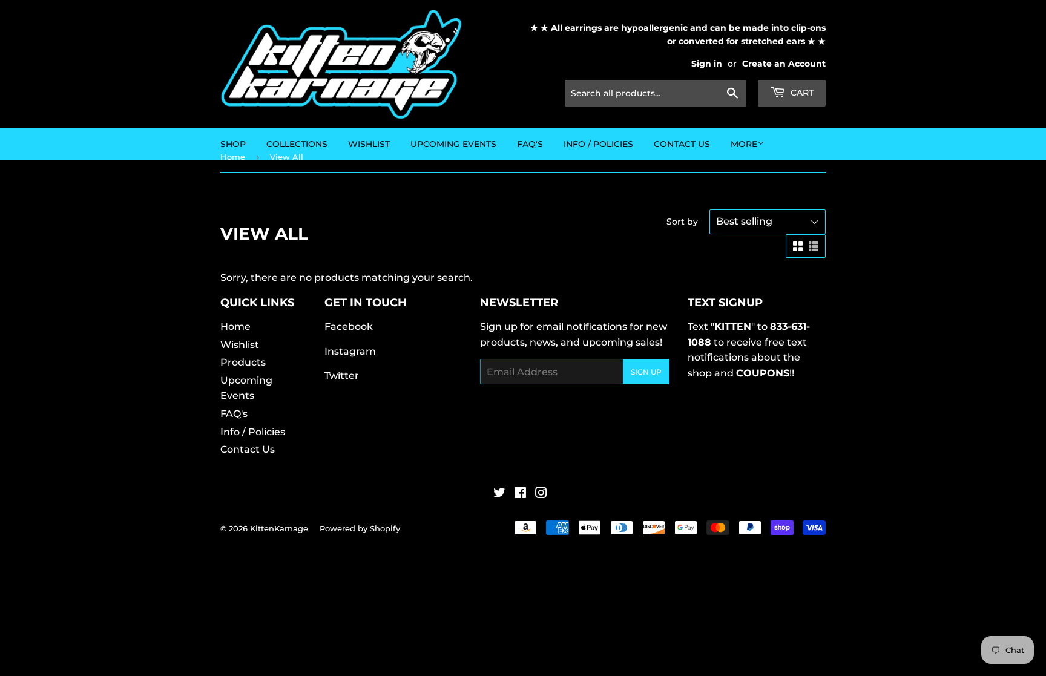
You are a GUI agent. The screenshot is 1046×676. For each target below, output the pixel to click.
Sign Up (646, 371)
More (744, 144)
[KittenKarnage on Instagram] (541, 494)
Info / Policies (598, 144)
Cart (801, 92)
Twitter (341, 375)
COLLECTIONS (296, 144)
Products (243, 362)
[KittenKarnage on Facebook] (520, 494)
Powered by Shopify (360, 528)
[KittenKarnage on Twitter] (499, 494)
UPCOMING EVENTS (453, 144)
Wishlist (239, 344)
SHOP (233, 144)
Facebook (348, 326)
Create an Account (784, 63)
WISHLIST (369, 144)
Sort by (682, 221)
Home (235, 326)
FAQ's (234, 413)
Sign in (706, 63)
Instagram (350, 351)
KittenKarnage (279, 528)
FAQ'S (530, 144)
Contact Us (682, 144)
